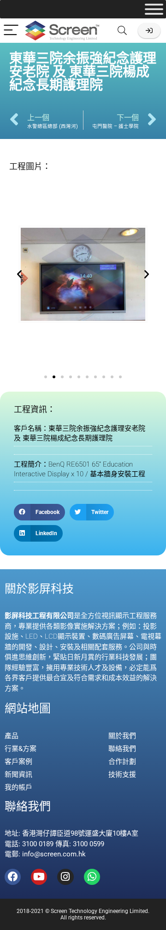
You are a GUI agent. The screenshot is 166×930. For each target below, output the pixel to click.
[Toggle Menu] (154, 9)
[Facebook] (13, 877)
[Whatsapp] (92, 877)
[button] (19, 274)
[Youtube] (39, 877)
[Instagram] (65, 877)
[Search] (122, 30)
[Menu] (11, 30)
